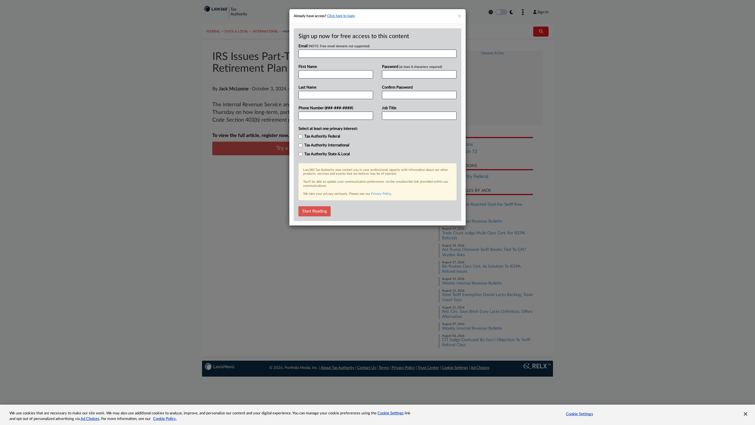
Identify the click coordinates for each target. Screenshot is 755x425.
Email (334, 46)
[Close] (745, 414)
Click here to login (341, 16)
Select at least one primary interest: (328, 129)
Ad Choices (90, 419)
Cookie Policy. (165, 419)
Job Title (389, 108)
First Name (307, 67)
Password (412, 67)
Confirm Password (397, 87)
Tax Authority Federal (322, 136)
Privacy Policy (381, 193)
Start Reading (314, 211)
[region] (377, 415)
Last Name (307, 87)
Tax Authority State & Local (327, 154)
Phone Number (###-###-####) (325, 108)
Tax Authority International (326, 145)
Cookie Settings (391, 413)
